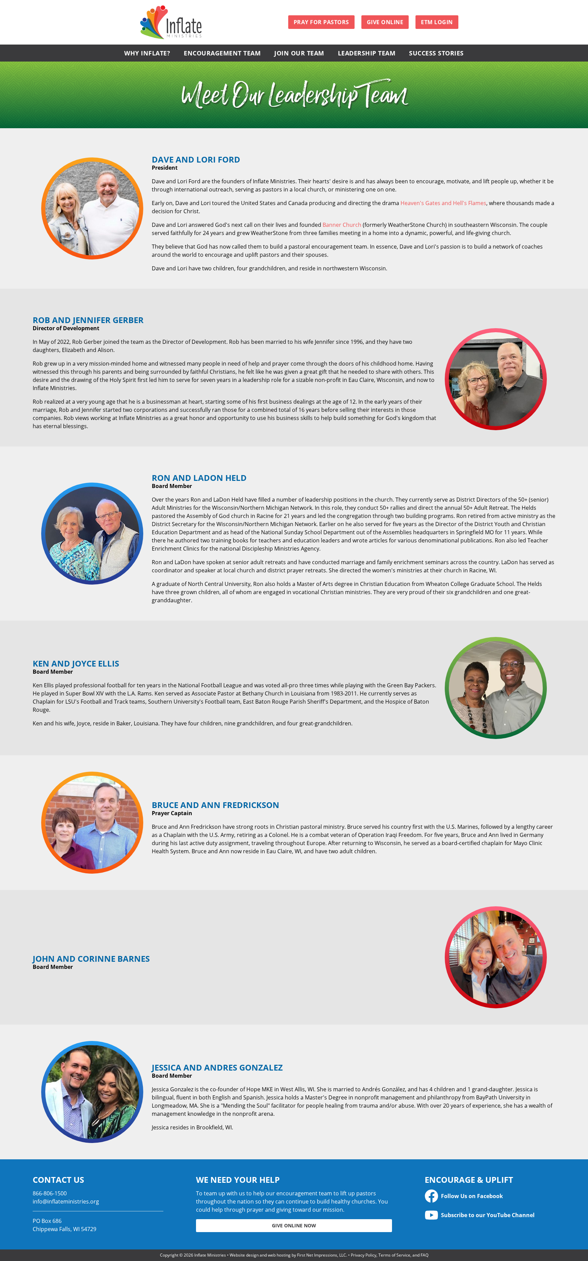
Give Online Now (294, 1225)
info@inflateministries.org (66, 1201)
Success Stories (436, 53)
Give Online (385, 22)
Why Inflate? (147, 53)
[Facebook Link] (431, 1196)
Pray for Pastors (321, 22)
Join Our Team (299, 53)
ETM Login (437, 22)
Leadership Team (367, 53)
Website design (244, 1255)
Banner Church (342, 225)
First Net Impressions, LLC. (322, 1255)
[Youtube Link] (431, 1215)
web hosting (279, 1255)
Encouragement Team (222, 53)
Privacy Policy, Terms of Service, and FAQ (389, 1255)
